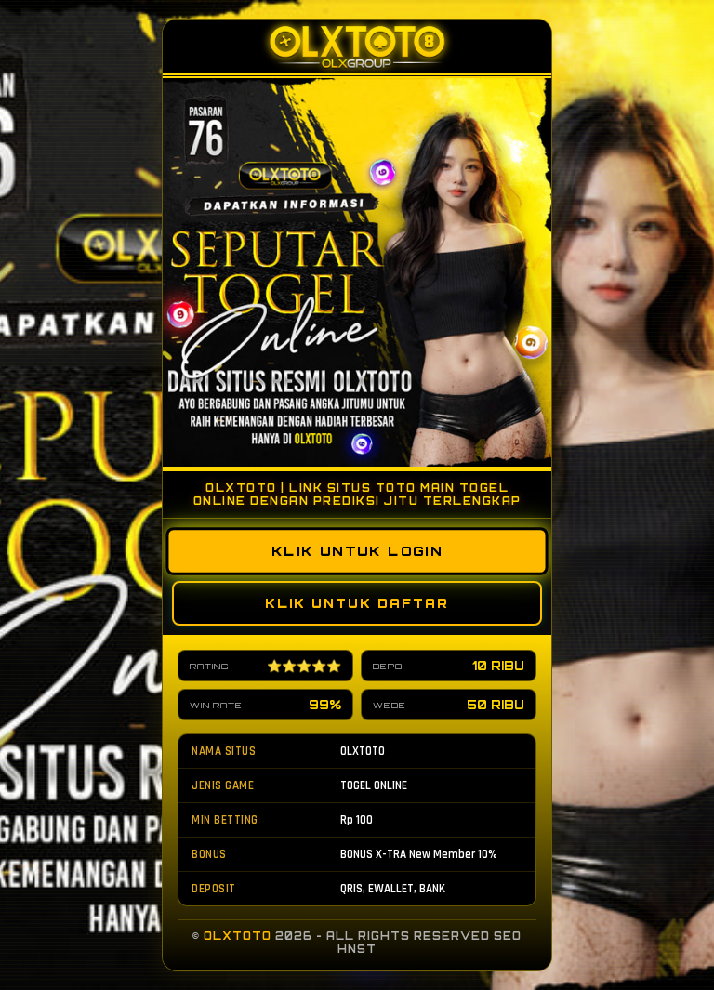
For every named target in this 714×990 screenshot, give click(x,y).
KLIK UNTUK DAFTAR (357, 603)
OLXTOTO (237, 936)
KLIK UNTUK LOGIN (357, 551)
